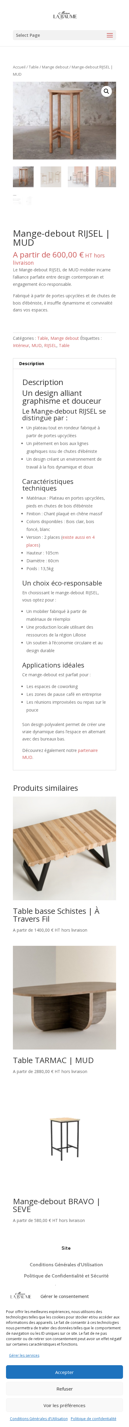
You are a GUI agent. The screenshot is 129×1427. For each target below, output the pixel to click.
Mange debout (55, 67)
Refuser (64, 1389)
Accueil (19, 67)
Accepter (64, 1372)
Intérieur (21, 345)
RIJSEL (50, 345)
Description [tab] (31, 363)
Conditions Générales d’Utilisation (39, 1418)
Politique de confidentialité (93, 1418)
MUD (37, 345)
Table (34, 67)
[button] (106, 91)
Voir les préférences (65, 1405)
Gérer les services (24, 1355)
